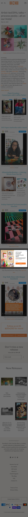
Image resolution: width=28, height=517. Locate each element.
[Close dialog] (26, 250)
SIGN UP (20, 263)
